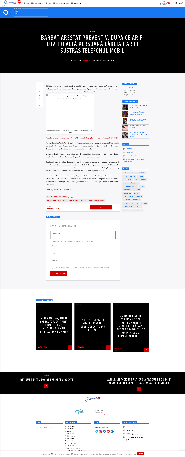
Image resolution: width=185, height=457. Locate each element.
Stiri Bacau (70, 446)
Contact (69, 431)
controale (128, 179)
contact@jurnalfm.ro (132, 156)
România (135, 203)
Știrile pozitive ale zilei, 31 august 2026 (138, 106)
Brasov (92, 31)
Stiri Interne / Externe (73, 448)
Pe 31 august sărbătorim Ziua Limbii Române (138, 113)
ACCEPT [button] (140, 454)
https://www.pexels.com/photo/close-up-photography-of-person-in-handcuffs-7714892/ (86, 138)
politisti (127, 200)
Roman (126, 203)
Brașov (132, 176)
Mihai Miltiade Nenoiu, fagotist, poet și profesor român (138, 134)
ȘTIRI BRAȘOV (71, 443)
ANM (125, 176)
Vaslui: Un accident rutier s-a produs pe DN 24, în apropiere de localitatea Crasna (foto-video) (139, 381)
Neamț (136, 193)
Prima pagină (71, 426)
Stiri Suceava (71, 436)
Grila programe (38, 3)
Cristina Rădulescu (131, 183)
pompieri (136, 200)
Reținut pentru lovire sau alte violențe (46, 379)
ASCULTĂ (180, 3)
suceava (144, 203)
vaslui (138, 206)
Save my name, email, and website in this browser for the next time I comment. (83, 268)
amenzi (142, 173)
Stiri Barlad (70, 433)
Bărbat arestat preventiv (57, 197)
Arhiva (101, 207)
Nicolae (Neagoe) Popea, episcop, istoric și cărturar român (92, 325)
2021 (125, 173)
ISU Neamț (127, 193)
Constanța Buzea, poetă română (138, 127)
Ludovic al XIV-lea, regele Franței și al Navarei (138, 120)
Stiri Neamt (70, 438)
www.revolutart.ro (131, 427)
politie (139, 196)
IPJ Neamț (136, 190)
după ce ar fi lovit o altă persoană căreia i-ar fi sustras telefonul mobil (75, 200)
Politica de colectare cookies (76, 450)
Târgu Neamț (128, 206)
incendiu (127, 190)
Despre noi (70, 429)
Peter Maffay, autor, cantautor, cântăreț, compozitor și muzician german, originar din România (54, 325)
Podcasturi (77, 3)
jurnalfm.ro (129, 149)
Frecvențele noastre (62, 3)
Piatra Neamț (129, 196)
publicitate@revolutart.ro (133, 434)
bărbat (140, 176)
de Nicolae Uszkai (130, 186)
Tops (49, 3)
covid (143, 179)
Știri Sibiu (70, 441)
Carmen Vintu (88, 60)
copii (137, 179)
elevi (142, 186)
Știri (27, 3)
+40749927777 (130, 152)
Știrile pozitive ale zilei (133, 210)
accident (133, 173)
